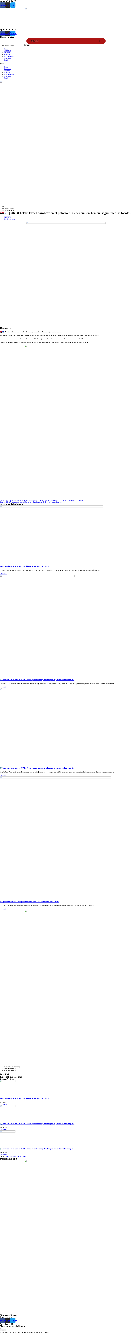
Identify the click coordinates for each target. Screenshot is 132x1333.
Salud (6, 60)
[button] (66, 63)
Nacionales (7, 51)
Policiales (7, 54)
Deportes (7, 52)
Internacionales (9, 56)
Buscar (2, 45)
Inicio (6, 49)
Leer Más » (3, 574)
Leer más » (3, 1104)
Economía (7, 58)
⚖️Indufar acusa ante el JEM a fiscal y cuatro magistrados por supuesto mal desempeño (37, 680)
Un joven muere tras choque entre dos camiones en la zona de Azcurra (29, 902)
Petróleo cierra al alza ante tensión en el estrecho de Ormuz (25, 566)
